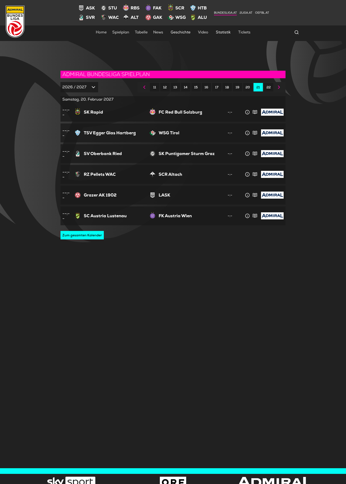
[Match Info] (247, 112)
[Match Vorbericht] (255, 112)
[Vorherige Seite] (144, 87)
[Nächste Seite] (279, 87)
